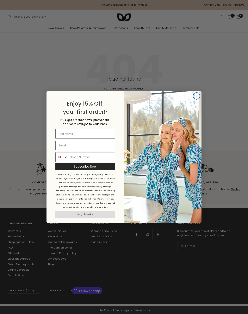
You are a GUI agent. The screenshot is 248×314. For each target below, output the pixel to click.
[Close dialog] (196, 96)
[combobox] (62, 157)
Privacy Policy (87, 199)
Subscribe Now (85, 166)
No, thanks (85, 214)
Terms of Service (105, 199)
